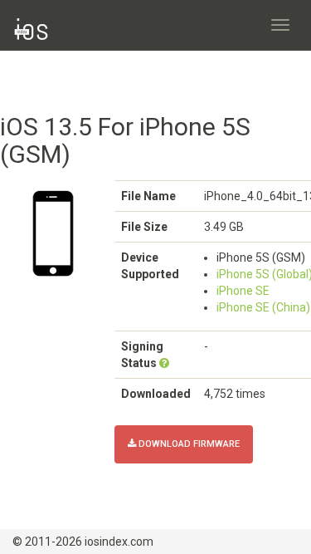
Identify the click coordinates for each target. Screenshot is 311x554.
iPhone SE (243, 290)
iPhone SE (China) (263, 307)
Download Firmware (188, 444)
